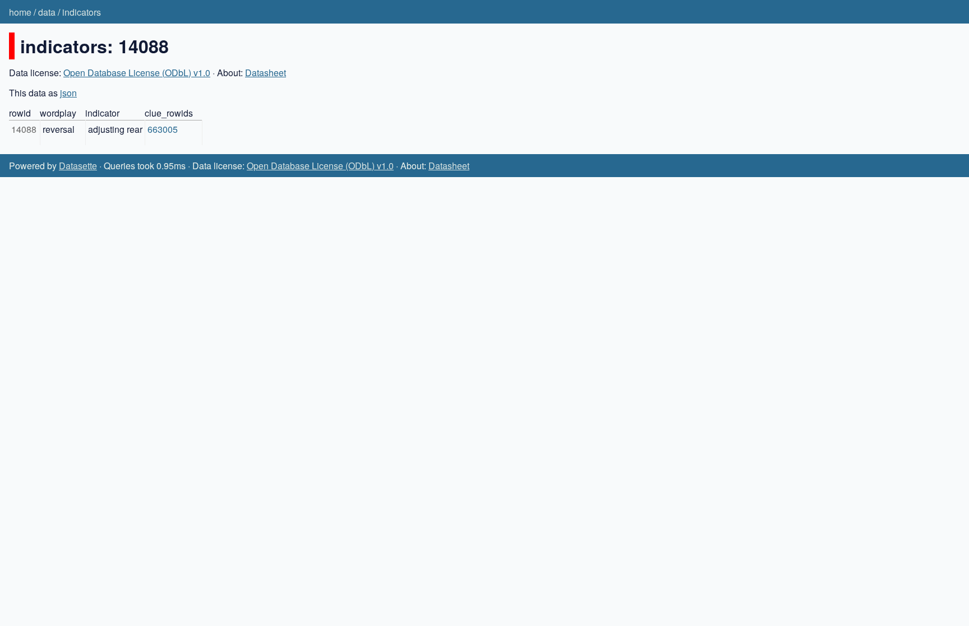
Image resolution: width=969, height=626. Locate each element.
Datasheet (265, 72)
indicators (81, 12)
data (47, 12)
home (20, 12)
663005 (162, 129)
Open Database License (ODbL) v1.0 (136, 72)
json (68, 92)
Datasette (78, 165)
